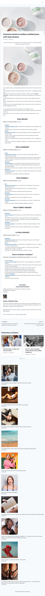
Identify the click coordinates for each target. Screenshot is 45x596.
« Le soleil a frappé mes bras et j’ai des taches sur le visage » (14, 404)
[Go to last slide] (3, 346)
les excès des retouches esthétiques (9, 492)
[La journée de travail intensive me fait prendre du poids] (22, 461)
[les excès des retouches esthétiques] (22, 482)
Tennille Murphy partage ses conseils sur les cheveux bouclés (34, 323)
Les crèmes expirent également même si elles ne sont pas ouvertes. (16, 426)
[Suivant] (42, 346)
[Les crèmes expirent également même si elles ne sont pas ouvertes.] (22, 417)
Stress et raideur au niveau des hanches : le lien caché (13, 559)
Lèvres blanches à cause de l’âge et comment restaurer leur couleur (16, 382)
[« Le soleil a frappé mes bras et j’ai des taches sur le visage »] (22, 395)
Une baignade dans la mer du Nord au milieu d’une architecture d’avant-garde (18, 448)
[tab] (20, 358)
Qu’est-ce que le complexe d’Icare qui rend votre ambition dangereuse (33, 350)
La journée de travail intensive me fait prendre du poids (13, 470)
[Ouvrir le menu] (43, 2)
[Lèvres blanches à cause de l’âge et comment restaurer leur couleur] (22, 373)
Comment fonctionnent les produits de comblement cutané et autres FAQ (9, 323)
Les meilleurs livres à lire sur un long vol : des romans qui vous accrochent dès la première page (22, 514)
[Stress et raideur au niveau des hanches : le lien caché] (22, 550)
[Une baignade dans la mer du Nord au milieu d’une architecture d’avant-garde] (22, 439)
